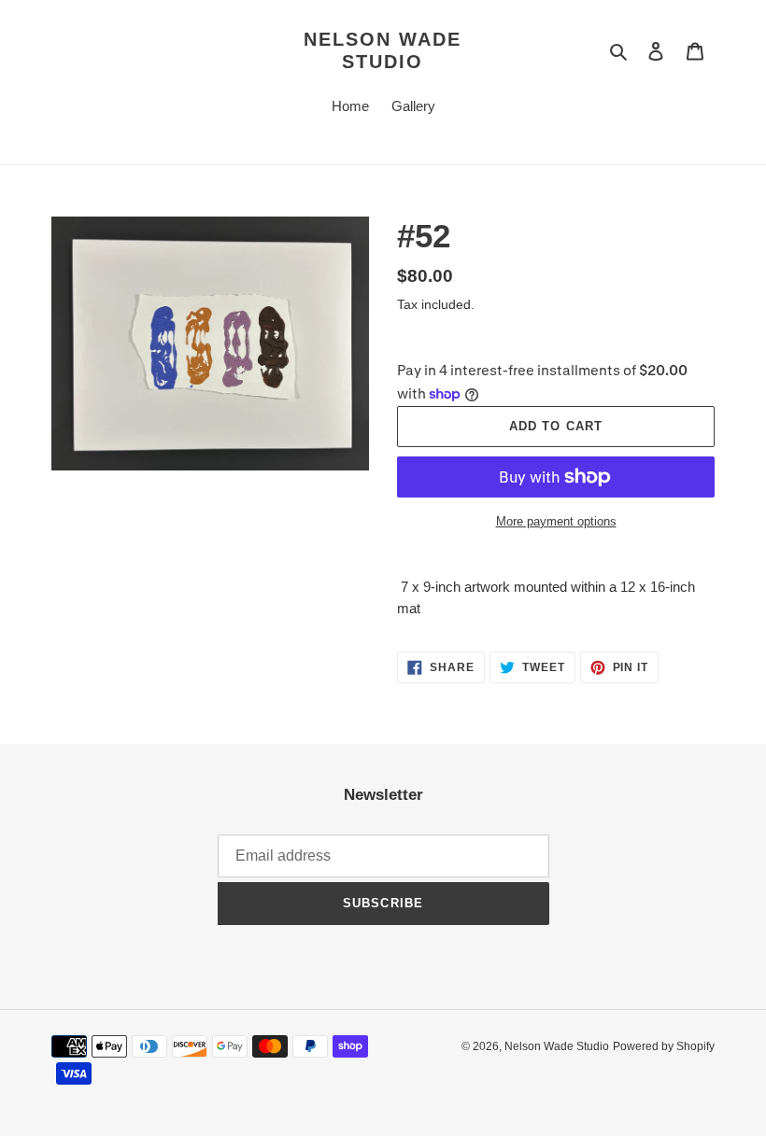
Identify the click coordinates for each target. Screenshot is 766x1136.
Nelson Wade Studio (382, 50)
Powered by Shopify (664, 1046)
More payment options (556, 521)
